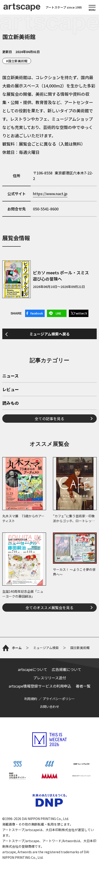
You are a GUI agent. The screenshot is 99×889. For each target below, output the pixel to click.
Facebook (36, 313)
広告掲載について (66, 669)
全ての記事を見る (49, 418)
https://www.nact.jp (50, 193)
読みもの (10, 403)
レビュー (10, 389)
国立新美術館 (17, 61)
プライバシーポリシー (59, 698)
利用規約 (30, 698)
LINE (58, 313)
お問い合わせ (49, 706)
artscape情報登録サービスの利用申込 (40, 686)
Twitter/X (80, 313)
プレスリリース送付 (49, 677)
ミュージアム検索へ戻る (49, 334)
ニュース (10, 376)
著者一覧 (83, 686)
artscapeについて (32, 669)
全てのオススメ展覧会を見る (49, 607)
